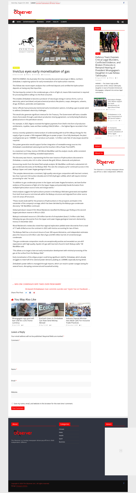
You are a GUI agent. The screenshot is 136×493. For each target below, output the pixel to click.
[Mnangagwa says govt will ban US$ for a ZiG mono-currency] (24, 304)
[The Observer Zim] (13, 22)
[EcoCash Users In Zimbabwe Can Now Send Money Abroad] (51, 304)
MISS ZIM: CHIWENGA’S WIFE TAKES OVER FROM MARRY (36, 284)
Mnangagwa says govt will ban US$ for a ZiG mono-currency (23, 320)
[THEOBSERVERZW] (23, 428)
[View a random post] (122, 22)
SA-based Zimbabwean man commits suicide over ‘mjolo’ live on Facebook (57, 289)
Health (55, 22)
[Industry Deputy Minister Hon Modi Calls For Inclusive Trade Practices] (78, 304)
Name (14, 369)
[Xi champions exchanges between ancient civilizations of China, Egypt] (100, 127)
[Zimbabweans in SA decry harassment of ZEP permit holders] (100, 114)
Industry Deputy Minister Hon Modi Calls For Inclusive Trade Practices (78, 320)
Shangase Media (21, 486)
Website (14, 392)
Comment (15, 340)
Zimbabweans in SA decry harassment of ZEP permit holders (115, 116)
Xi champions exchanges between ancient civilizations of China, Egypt (48, 4)
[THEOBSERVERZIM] (105, 158)
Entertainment (29, 22)
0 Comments (46, 74)
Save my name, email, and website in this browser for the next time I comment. (43, 403)
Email (14, 381)
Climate (64, 22)
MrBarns (28, 74)
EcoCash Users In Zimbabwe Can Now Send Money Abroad (51, 320)
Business (40, 22)
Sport (48, 22)
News (19, 22)
